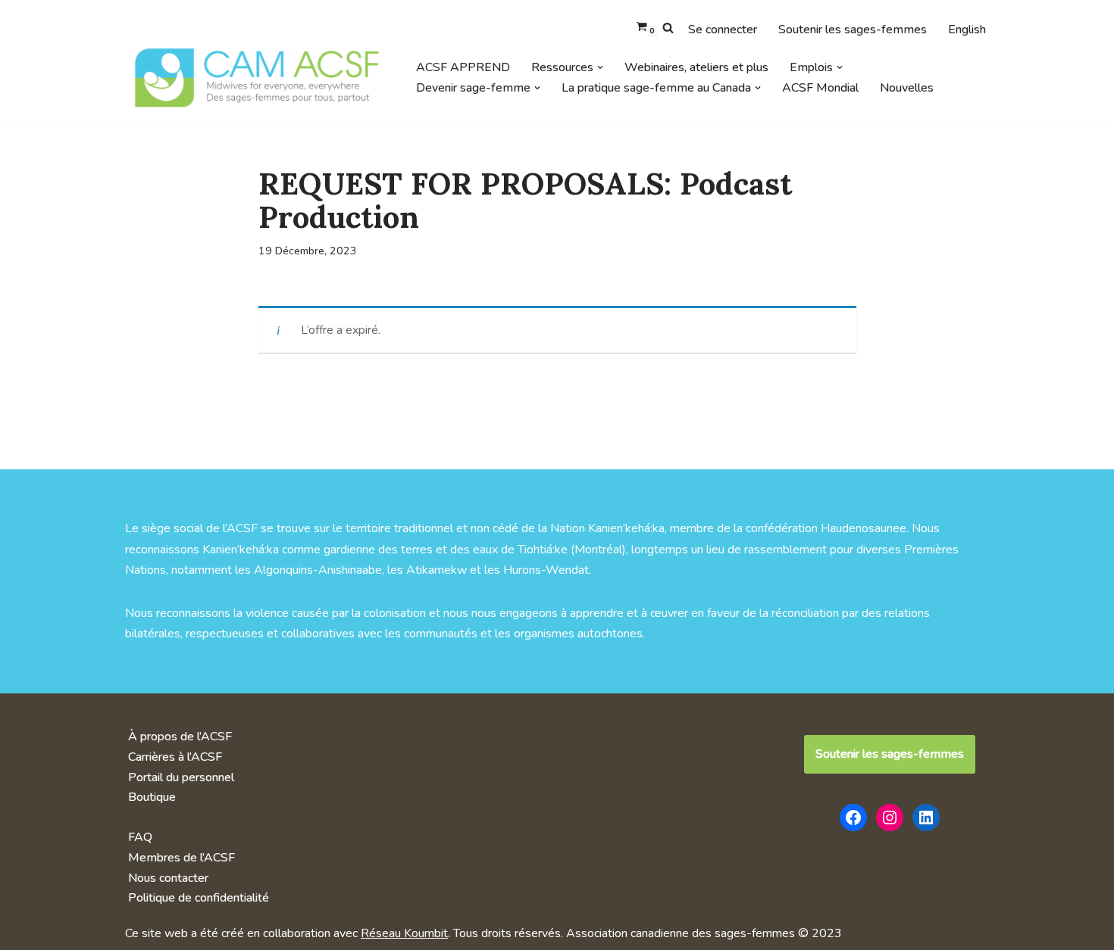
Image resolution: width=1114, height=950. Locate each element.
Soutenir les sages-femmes (852, 29)
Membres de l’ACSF (181, 857)
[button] (600, 67)
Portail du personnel (181, 777)
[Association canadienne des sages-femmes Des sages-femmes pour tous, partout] (257, 77)
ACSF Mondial (820, 87)
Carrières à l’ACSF (175, 757)
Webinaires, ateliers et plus (696, 67)
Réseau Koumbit (404, 933)
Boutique (152, 797)
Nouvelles (907, 87)
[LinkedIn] (926, 817)
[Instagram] (889, 817)
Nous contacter (168, 878)
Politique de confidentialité (198, 897)
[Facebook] (853, 817)
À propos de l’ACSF (180, 736)
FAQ (140, 837)
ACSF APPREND (463, 67)
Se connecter (722, 29)
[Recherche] (668, 27)
